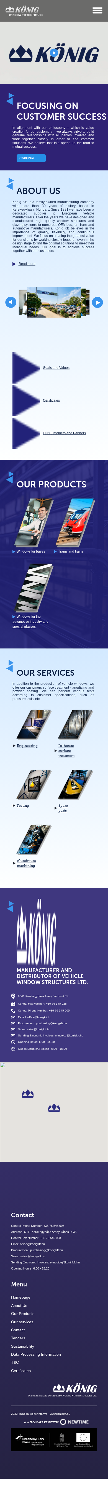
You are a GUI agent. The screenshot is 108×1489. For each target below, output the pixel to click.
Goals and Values (56, 368)
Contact (18, 1330)
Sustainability (22, 1346)
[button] (54, 1107)
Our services (22, 1322)
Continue (26, 158)
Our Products (22, 1313)
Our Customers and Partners (64, 433)
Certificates (51, 400)
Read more (27, 264)
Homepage (20, 1297)
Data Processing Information (36, 1354)
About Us (19, 1305)
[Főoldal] (24, 10)
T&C (15, 1362)
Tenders (18, 1338)
